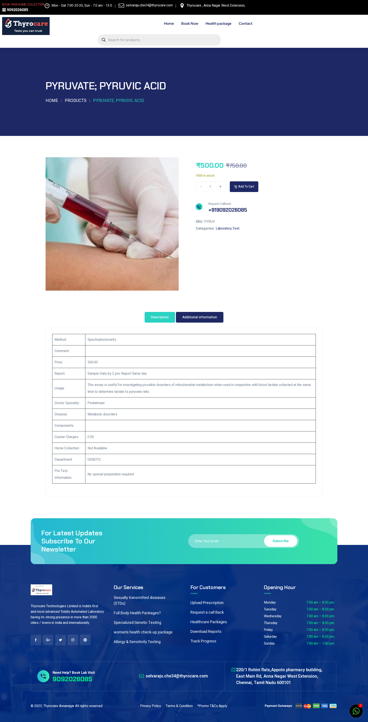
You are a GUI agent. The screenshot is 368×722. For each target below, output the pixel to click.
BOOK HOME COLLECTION (23, 4)
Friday (268, 629)
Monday (270, 602)
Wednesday (273, 616)
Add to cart (246, 186)
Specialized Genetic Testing (137, 623)
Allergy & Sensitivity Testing (137, 642)
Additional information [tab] (199, 317)
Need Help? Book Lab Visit (74, 672)
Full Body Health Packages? (137, 613)
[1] (356, 713)
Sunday (269, 643)
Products (75, 101)
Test (236, 228)
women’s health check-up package (143, 632)
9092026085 (17, 10)
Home (52, 101)
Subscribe (281, 541)
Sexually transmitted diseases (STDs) (139, 600)
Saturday (270, 636)
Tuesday (270, 609)
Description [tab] (160, 317)
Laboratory (224, 228)
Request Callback (219, 204)
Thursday (270, 623)
